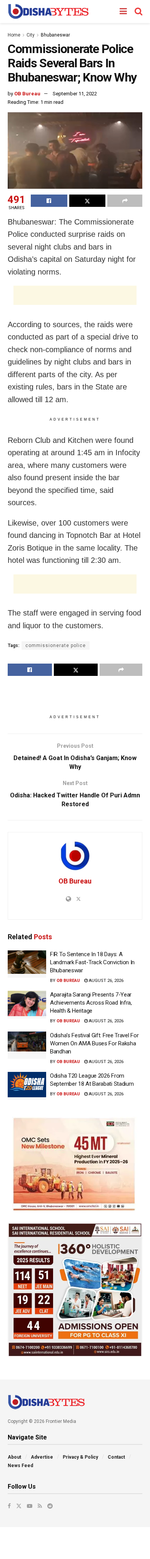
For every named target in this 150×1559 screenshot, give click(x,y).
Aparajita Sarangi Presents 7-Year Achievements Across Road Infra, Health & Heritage (91, 1002)
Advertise (42, 1457)
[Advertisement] (75, 295)
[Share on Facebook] (49, 201)
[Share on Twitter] (87, 201)
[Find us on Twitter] (19, 1506)
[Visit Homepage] (48, 11)
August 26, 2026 (105, 980)
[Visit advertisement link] (75, 1164)
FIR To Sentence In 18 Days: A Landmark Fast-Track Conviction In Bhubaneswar (92, 962)
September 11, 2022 (75, 94)
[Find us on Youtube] (29, 1506)
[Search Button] (138, 11)
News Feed (20, 1465)
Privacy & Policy (80, 1457)
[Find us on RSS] (40, 1506)
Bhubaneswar (55, 35)
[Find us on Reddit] (50, 1506)
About (14, 1457)
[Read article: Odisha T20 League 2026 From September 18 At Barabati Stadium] (27, 1086)
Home (14, 35)
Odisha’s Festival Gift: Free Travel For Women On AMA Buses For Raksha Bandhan (94, 1043)
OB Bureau (27, 94)
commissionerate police (55, 645)
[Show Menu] (123, 11)
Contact (116, 1457)
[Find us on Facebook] (9, 1506)
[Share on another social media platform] (124, 201)
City (31, 35)
